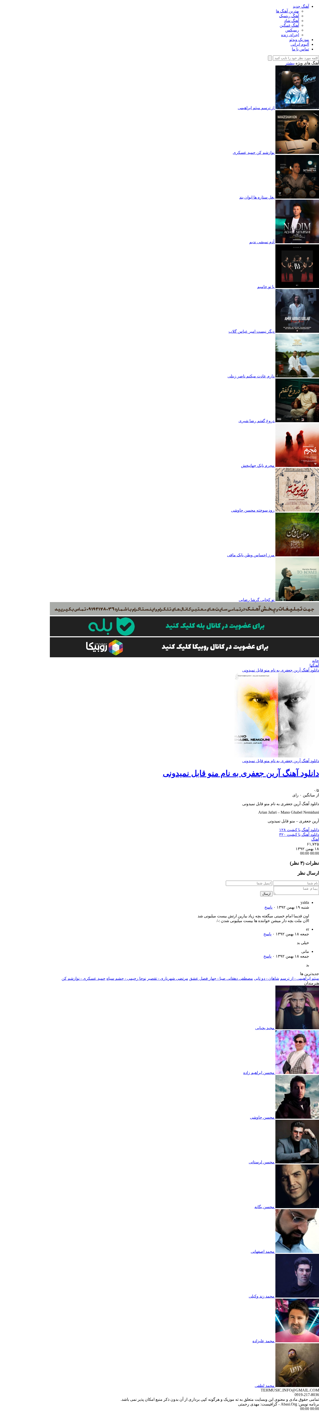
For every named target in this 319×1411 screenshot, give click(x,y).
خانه (315, 661)
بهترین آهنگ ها (287, 11)
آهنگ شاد (291, 20)
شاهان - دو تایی (266, 978)
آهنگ (315, 839)
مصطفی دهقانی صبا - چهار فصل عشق (221, 978)
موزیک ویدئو (299, 39)
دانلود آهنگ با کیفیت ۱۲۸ (299, 830)
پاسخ (268, 907)
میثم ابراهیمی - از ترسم (299, 978)
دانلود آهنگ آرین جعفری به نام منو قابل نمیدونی (280, 670)
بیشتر (290, 63)
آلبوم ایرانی (300, 44)
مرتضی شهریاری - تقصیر (167, 978)
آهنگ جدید (301, 6)
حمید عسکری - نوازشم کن (83, 978)
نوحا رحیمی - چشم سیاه (126, 978)
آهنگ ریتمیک (289, 16)
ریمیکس (292, 30)
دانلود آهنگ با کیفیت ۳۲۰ (299, 834)
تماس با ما (300, 49)
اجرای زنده (290, 35)
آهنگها (314, 665)
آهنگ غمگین (289, 25)
